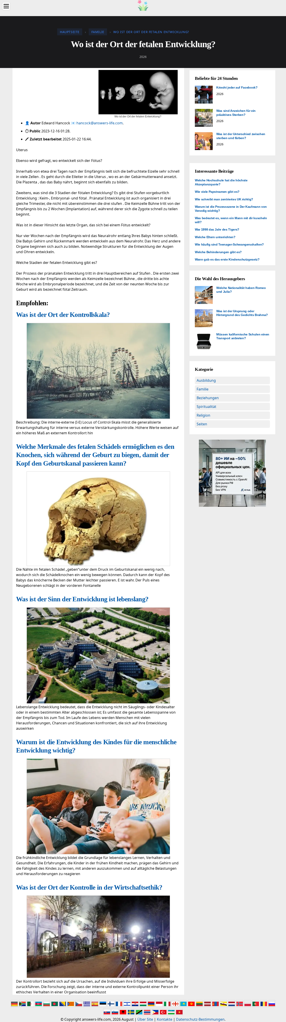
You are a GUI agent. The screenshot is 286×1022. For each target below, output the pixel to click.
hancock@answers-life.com (99, 123)
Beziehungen (208, 397)
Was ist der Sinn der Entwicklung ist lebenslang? (82, 599)
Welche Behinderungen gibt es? (218, 252)
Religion (203, 415)
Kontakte (164, 1019)
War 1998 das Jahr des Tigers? (217, 229)
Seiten (202, 424)
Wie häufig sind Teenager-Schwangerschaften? (229, 244)
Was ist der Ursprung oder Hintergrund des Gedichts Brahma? (242, 313)
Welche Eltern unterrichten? (215, 237)
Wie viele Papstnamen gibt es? (217, 191)
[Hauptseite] (143, 4)
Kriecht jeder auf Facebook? (237, 87)
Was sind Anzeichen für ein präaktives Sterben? (236, 113)
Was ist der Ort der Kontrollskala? (63, 314)
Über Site (145, 1019)
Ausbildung (206, 380)
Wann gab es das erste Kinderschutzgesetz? (227, 259)
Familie (202, 389)
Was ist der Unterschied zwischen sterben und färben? (240, 136)
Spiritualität (206, 406)
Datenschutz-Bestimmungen (200, 1019)
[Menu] (6, 6)
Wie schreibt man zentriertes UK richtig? (224, 199)
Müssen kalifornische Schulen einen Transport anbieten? (242, 336)
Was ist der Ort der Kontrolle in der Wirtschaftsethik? (89, 887)
